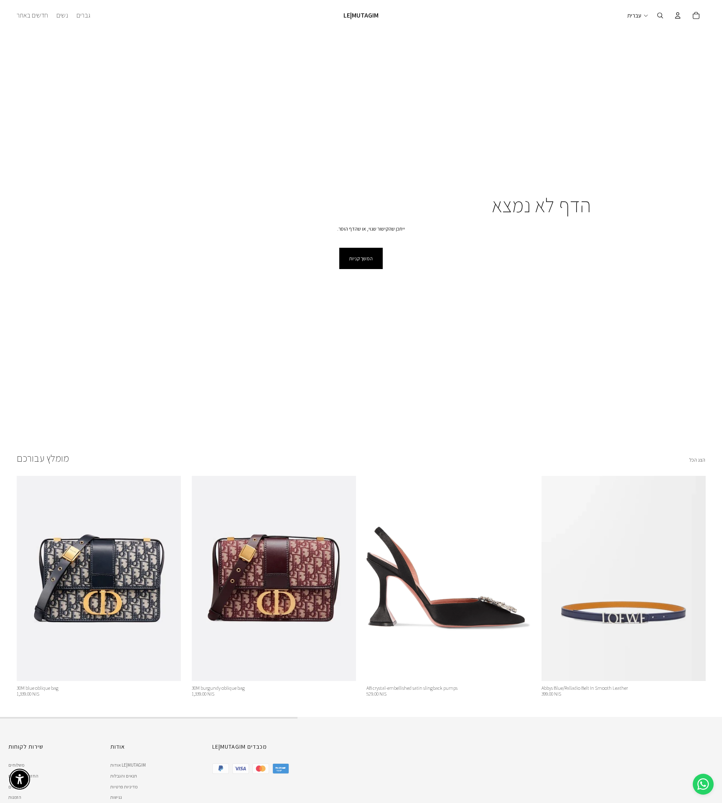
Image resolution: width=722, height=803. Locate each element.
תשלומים (16, 787)
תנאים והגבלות (123, 776)
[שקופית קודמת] (29, 578)
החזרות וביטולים (23, 776)
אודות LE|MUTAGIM (128, 765)
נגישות (116, 797)
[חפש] (660, 15)
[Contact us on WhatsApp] (703, 784)
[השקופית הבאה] (168, 578)
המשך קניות (361, 258)
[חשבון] (678, 15)
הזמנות (14, 797)
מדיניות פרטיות (123, 787)
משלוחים (16, 765)
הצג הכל (697, 460)
